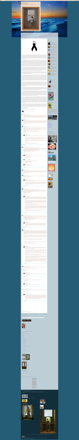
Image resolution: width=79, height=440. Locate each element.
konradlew (46, 434)
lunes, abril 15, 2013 (28, 283)
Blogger (51, 434)
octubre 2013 (24, 340)
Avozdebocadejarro (50, 80)
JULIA (24, 188)
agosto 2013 (24, 342)
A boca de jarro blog (23, 36)
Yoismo (51, 66)
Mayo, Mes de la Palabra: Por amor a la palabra (54, 63)
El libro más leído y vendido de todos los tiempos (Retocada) (54, 46)
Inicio (22, 34)
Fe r (25, 164)
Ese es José (51, 73)
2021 (23, 332)
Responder (24, 124)
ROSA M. (26, 159)
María (24, 229)
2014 (23, 337)
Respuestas (25, 178)
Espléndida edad (52, 80)
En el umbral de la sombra (53, 56)
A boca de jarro (24, 3)
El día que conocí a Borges (51, 132)
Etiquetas (22, 35)
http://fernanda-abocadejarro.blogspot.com (30, 438)
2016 (23, 335)
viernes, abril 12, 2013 (28, 246)
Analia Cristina (24, 114)
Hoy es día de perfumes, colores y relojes (26, 346)
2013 (23, 338)
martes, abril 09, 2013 (29, 159)
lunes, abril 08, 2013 (28, 114)
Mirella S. (24, 126)
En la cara (24, 347)
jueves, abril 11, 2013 (28, 222)
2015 (23, 336)
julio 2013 (24, 343)
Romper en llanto (52, 53)
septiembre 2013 (24, 341)
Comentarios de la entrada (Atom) (27, 315)
